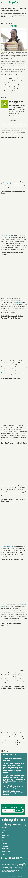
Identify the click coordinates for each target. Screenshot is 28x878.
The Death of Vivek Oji (6, 235)
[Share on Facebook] (11, 26)
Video (3, 837)
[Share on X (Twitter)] (14, 26)
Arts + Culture (5, 835)
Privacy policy (5, 848)
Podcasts (4, 839)
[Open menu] (2, 2)
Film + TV (4, 834)
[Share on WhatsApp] (16, 26)
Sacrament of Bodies (17, 302)
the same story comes (7, 373)
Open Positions (6, 851)
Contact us (5, 846)
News (3, 830)
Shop (3, 840)
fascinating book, (8, 546)
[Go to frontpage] (14, 2)
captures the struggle (11, 184)
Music (3, 832)
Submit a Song (5, 850)
